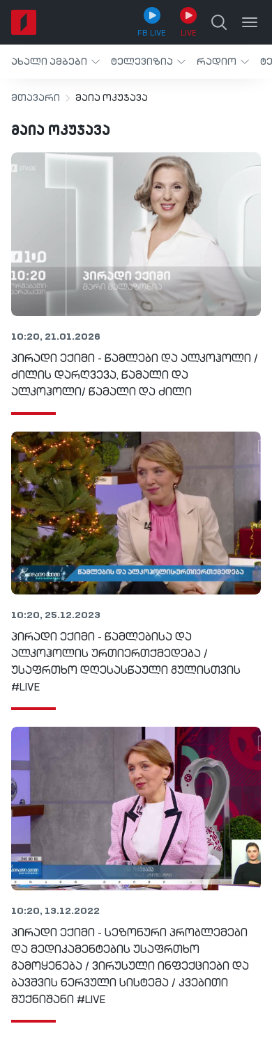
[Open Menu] (250, 22)
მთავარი (35, 98)
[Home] (23, 22)
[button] (55, 62)
